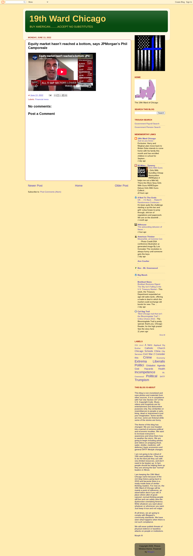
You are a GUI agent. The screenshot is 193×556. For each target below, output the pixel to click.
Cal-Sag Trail (144, 311)
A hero (148, 345)
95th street (139, 345)
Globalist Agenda (155, 365)
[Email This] (55, 95)
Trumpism (142, 380)
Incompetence (145, 372)
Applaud (157, 345)
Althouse (142, 224)
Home (79, 185)
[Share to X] (60, 95)
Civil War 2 (149, 354)
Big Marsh (142, 275)
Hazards (148, 368)
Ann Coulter (143, 261)
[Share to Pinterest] (66, 95)
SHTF (162, 376)
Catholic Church (155, 348)
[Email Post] (50, 95)
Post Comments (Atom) (50, 192)
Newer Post (35, 185)
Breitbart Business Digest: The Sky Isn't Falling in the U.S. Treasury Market (149, 286)
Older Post (121, 185)
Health (161, 368)
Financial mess (42, 99)
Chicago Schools (144, 351)
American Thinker (146, 236)
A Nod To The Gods (147, 197)
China (157, 351)
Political (151, 376)
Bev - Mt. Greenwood (148, 268)
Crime (147, 357)
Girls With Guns (155, 168)
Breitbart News (145, 282)
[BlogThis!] (58, 95)
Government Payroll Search (147, 123)
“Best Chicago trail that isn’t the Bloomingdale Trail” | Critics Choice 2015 (150, 316)
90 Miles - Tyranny (146, 165)
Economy (161, 358)
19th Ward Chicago (67, 18)
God (137, 368)
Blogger (151, 552)
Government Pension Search (148, 127)
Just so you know (146, 141)
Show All (162, 335)
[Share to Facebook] (63, 95)
